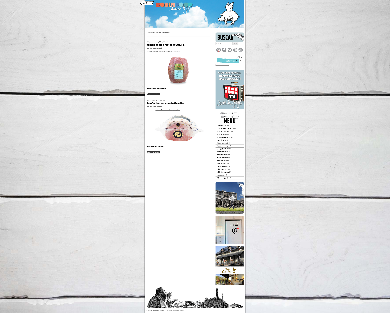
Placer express (221, 163)
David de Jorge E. (156, 48)
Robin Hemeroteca (223, 172)
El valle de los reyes (223, 146)
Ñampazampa (221, 160)
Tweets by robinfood (222, 65)
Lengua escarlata (174, 51)
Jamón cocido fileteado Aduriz (166, 44)
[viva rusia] (230, 213)
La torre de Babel (222, 151)
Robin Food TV (221, 169)
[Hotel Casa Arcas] (230, 285)
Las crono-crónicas (223, 154)
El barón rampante (223, 143)
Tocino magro (221, 175)
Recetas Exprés (222, 166)
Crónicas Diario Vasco (162, 51)
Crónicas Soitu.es (222, 134)
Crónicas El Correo (223, 131)
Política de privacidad (166, 310)
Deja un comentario (153, 94)
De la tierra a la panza (223, 137)
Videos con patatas (223, 178)
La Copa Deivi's (221, 149)
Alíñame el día (221, 125)
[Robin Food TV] (230, 108)
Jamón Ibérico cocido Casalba (165, 103)
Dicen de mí (220, 140)
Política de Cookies (178, 310)
